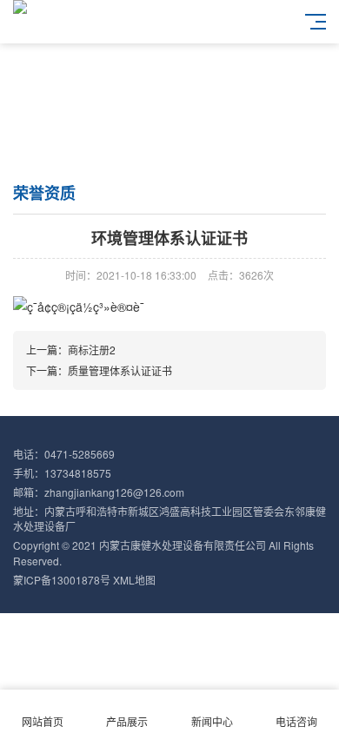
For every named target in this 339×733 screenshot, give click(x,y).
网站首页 (42, 721)
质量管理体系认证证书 (120, 370)
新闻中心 (212, 721)
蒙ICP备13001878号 (61, 579)
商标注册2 (92, 349)
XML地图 (134, 579)
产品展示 (127, 721)
